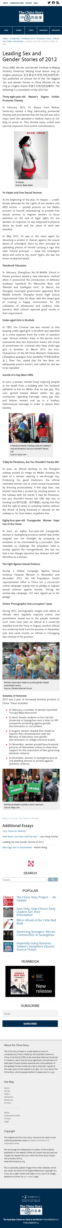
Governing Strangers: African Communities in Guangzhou (36, 933)
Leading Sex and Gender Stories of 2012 (23, 842)
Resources (56, 30)
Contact (28, 3)
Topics (31, 30)
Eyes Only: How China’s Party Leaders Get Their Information (36, 912)
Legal (36, 3)
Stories (18, 30)
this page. (51, 1072)
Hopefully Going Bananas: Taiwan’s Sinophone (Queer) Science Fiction (35, 946)
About (5, 3)
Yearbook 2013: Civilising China (36, 39)
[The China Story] (31, 16)
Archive (7, 1103)
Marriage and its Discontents (24, 847)
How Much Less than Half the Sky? (30, 836)
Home (6, 30)
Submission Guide (17, 3)
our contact (28, 1177)
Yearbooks (43, 30)
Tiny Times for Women (14, 831)
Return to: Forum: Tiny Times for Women (20, 818)
